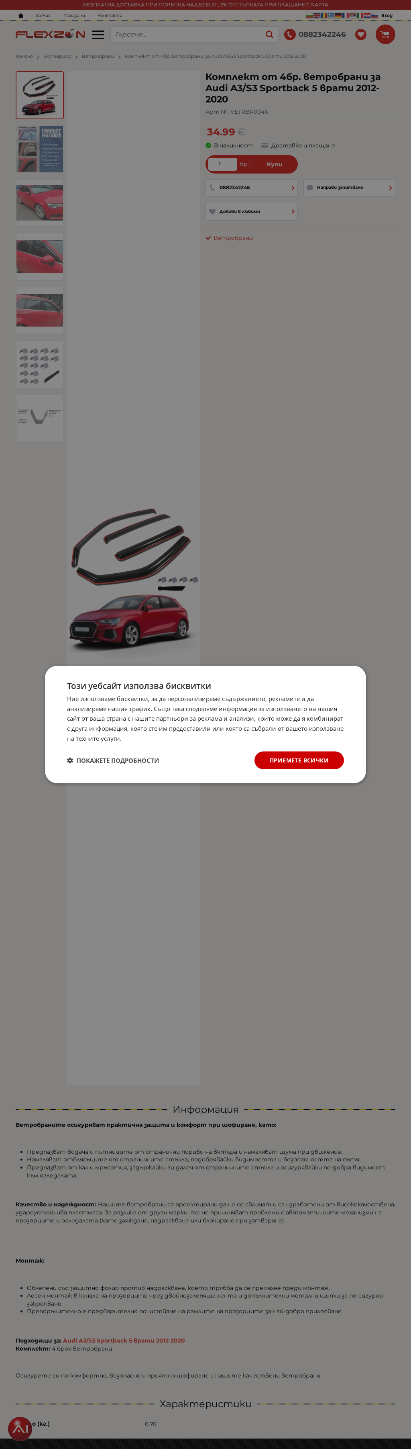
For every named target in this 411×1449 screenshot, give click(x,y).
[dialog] (205, 724)
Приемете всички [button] (299, 760)
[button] (113, 760)
